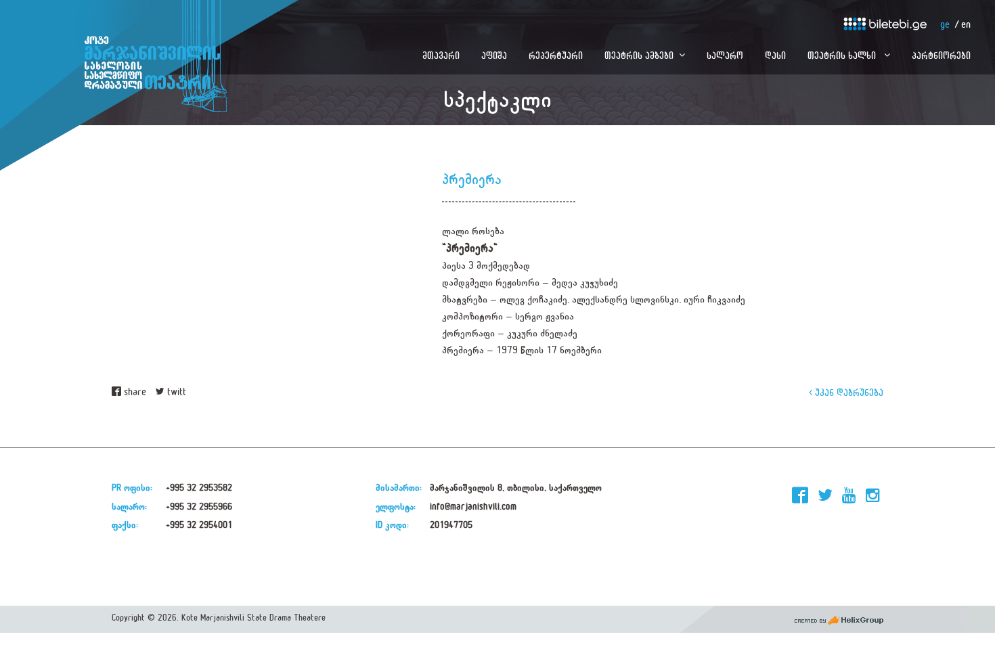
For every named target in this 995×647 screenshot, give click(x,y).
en (966, 24)
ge (945, 24)
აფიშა (494, 55)
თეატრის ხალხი (843, 55)
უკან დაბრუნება (847, 392)
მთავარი (441, 55)
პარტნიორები (941, 55)
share (133, 392)
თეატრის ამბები (638, 55)
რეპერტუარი (556, 55)
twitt (175, 392)
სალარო (725, 55)
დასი (775, 55)
